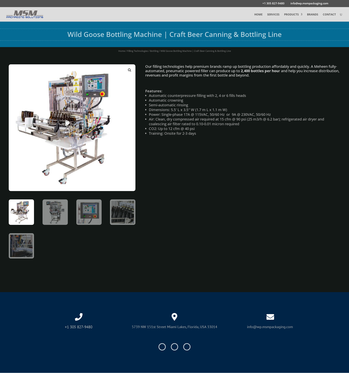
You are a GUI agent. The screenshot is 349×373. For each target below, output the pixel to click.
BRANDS (312, 14)
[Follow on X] (174, 346)
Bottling (154, 51)
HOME (258, 14)
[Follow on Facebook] (162, 346)
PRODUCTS (291, 14)
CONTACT (329, 14)
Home (121, 51)
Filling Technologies (137, 51)
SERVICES (273, 14)
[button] (129, 70)
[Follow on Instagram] (186, 346)
